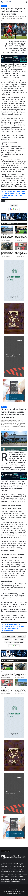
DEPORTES (4, 6)
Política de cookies (21, 891)
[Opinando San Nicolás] (6, 2)
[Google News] (14, 209)
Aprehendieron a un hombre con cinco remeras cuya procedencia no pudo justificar (21, 252)
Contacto (5, 891)
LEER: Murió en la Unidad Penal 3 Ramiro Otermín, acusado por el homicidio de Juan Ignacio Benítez (13, 194)
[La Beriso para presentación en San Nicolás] (14, 216)
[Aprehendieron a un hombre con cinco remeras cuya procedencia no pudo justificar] (21, 246)
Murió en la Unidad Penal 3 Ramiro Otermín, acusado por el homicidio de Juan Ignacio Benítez (7, 236)
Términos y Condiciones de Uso (14, 893)
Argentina (14, 205)
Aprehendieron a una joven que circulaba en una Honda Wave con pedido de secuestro (7, 252)
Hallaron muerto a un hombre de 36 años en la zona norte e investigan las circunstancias (21, 236)
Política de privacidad (12, 891)
